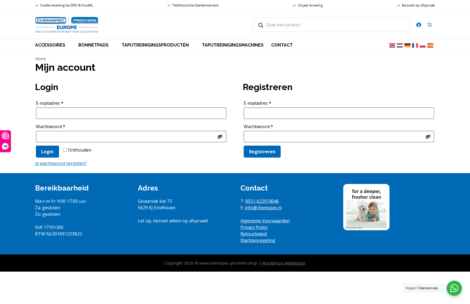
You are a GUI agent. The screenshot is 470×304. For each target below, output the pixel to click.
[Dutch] (400, 45)
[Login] (418, 24)
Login (47, 152)
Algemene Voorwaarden (265, 221)
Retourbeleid (253, 234)
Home (40, 58)
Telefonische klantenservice (195, 5)
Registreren (262, 152)
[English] (393, 45)
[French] (416, 45)
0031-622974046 (262, 201)
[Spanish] (431, 45)
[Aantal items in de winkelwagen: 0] (429, 24)
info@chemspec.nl (263, 208)
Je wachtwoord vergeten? (60, 163)
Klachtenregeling (257, 240)
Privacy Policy (254, 227)
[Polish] (423, 45)
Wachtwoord (57, 126)
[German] (408, 45)
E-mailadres (57, 103)
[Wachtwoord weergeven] (220, 137)
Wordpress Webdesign (283, 263)
